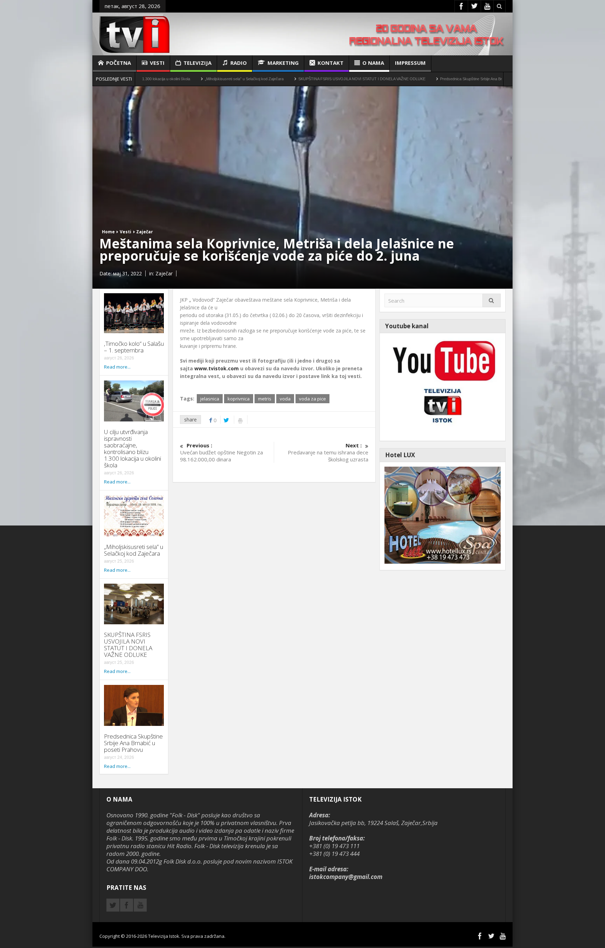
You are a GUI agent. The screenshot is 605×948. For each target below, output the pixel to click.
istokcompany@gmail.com (345, 877)
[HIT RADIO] (442, 386)
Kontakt (330, 62)
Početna (118, 62)
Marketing (283, 62)
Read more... (117, 367)
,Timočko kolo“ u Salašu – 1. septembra (134, 346)
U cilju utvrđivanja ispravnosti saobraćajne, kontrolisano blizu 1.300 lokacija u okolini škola (132, 448)
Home (108, 232)
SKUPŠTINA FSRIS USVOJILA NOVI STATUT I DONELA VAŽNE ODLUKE (317, 79)
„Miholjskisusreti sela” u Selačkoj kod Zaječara (200, 79)
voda (285, 399)
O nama (373, 62)
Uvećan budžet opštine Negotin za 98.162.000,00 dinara (221, 452)
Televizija (197, 62)
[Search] (491, 300)
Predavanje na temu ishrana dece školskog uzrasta (328, 452)
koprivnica (239, 399)
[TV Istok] (134, 33)
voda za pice (312, 399)
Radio (238, 62)
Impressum (410, 62)
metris (264, 399)
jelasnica (209, 399)
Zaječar (144, 232)
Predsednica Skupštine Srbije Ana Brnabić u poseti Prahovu (446, 79)
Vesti (157, 62)
